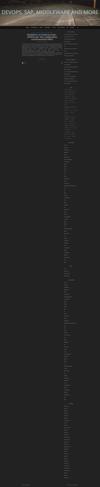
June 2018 (66, 453)
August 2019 (66, 441)
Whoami (72, 27)
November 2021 (67, 420)
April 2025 (66, 418)
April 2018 (66, 458)
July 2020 (65, 429)
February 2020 (66, 437)
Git (70, 102)
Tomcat (65, 245)
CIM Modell (71, 100)
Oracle (66, 114)
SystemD (65, 238)
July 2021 (65, 422)
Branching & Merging (68, 159)
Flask (65, 171)
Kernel (65, 192)
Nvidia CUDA (66, 209)
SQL (74, 123)
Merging (66, 112)
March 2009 (66, 477)
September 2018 (67, 446)
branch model (74, 98)
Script (66, 123)
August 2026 (66, 406)
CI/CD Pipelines (67, 161)
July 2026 (65, 408)
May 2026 (66, 410)
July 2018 (65, 451)
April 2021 (66, 425)
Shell (70, 123)
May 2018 (66, 456)
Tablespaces (66, 243)
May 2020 (66, 432)
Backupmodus (67, 96)
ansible (65, 154)
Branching (67, 98)
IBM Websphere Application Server (70, 108)
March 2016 (66, 463)
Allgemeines (66, 152)
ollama (71, 112)
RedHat (65, 223)
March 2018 (66, 461)
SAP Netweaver (71, 121)
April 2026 (66, 413)
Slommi (25, 62)
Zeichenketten (68, 138)
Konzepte (65, 195)
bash (73, 96)
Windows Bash (66, 257)
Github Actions (66, 178)
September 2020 (67, 427)
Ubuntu (65, 250)
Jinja (65, 190)
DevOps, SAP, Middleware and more (50, 12)
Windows (73, 134)
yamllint (74, 136)
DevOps (41, 27)
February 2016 (66, 465)
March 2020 (66, 434)
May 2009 (66, 475)
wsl (65, 136)
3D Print (65, 145)
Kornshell (67, 110)
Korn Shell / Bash (67, 197)
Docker (65, 169)
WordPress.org (66, 275)
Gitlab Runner (66, 183)
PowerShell (66, 219)
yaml (69, 136)
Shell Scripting (61, 27)
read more (42, 59)
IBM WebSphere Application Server (39, 32)
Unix (75, 127)
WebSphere (67, 134)
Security (65, 231)
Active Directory (68, 89)
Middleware (47, 27)
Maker (65, 202)
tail (72, 127)
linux (75, 110)
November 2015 (67, 470)
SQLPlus (66, 125)
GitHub (74, 102)
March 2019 (66, 444)
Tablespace (67, 127)
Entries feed (66, 271)
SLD (64, 235)
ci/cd (66, 100)
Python (54, 27)
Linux (65, 200)
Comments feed (67, 273)
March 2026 (66, 415)
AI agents (65, 147)
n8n (64, 207)
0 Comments (45, 41)
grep (66, 104)
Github (65, 176)
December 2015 (67, 468)
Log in (65, 268)
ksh (71, 110)
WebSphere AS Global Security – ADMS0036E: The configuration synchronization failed (42, 37)
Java (65, 188)
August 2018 (66, 449)
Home (27, 27)
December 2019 (67, 439)
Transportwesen (67, 247)
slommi (65, 62)
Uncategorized (66, 252)
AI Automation (34, 27)
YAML (65, 262)
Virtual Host (67, 129)
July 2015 (65, 472)
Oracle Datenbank (67, 216)
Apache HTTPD (66, 157)
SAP (67, 27)
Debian (65, 164)
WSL (65, 259)
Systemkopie (72, 125)
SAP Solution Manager (68, 228)
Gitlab (65, 181)
